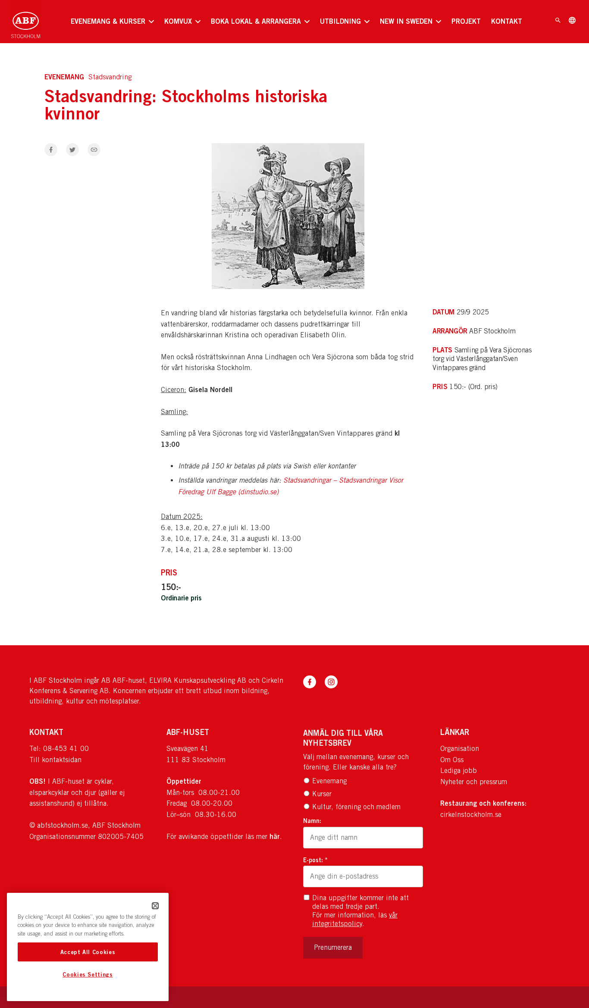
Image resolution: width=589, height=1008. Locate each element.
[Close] (155, 905)
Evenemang (329, 781)
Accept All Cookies (88, 951)
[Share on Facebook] (50, 149)
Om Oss (452, 760)
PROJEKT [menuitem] (466, 21)
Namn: (312, 820)
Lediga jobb (458, 770)
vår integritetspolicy (355, 919)
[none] (112, 21)
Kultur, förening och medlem (356, 807)
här (274, 836)
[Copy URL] (94, 149)
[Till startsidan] (26, 21)
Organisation (459, 748)
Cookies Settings (88, 974)
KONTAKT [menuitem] (506, 21)
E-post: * (315, 860)
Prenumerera (333, 947)
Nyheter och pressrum (473, 782)
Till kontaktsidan (55, 760)
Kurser (322, 794)
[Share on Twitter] (72, 149)
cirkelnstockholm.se (470, 814)
